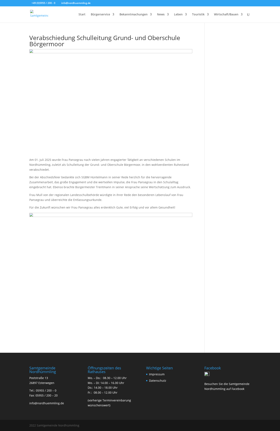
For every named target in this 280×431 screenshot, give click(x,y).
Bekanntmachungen (134, 14)
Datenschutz (157, 381)
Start (82, 14)
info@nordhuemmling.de (46, 403)
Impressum (157, 374)
